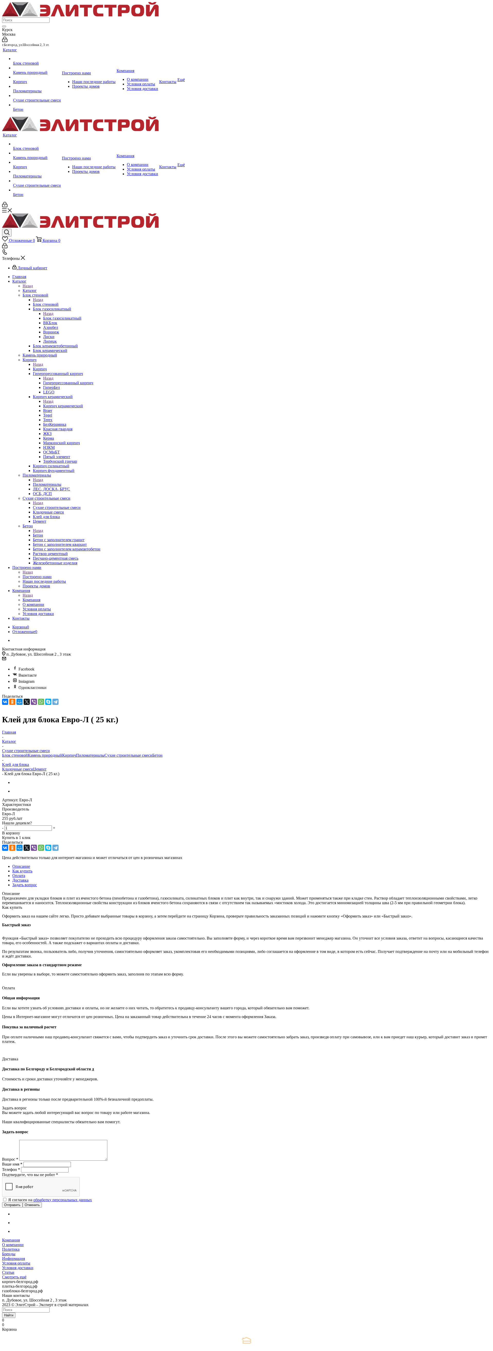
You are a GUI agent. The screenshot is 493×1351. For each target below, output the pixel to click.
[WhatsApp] (41, 702)
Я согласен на (50, 1200)
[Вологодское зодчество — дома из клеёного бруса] (246, 1340)
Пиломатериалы (47, 484)
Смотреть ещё (14, 1277)
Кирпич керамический (63, 406)
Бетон (38, 535)
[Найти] (4, 26)
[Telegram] (55, 702)
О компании (13, 1244)
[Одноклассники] (12, 702)
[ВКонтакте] (5, 702)
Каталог (30, 290)
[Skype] (48, 702)
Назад (28, 286)
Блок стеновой (46, 304)
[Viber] (34, 702)
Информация (13, 1258)
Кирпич (40, 369)
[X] (27, 702)
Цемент (39, 769)
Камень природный (45, 755)
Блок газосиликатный (62, 318)
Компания (31, 600)
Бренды (8, 1254)
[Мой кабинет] (4, 40)
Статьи (8, 1272)
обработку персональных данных (62, 1200)
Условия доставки (17, 1268)
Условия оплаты (16, 1263)
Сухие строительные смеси (57, 507)
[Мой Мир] (19, 702)
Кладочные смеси (17, 769)
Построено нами (37, 577)
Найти (8, 1315)
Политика (11, 1249)
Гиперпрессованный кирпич (68, 383)
